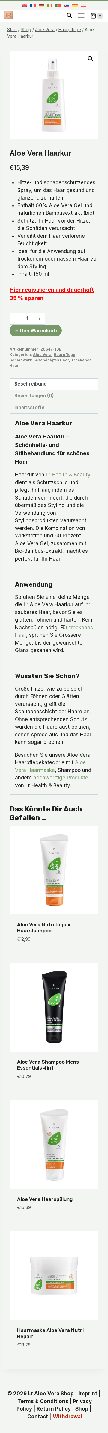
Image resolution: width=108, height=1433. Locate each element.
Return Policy (54, 1409)
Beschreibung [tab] (30, 384)
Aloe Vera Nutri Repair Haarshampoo (44, 927)
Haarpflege (64, 354)
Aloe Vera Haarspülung (45, 1199)
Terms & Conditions (42, 1401)
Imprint (88, 1394)
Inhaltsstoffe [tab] (29, 407)
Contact (37, 1417)
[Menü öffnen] (81, 15)
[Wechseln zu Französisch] (33, 5)
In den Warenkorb (35, 330)
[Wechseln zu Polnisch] (83, 5)
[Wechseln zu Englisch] (24, 5)
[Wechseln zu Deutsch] (41, 5)
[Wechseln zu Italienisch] (49, 5)
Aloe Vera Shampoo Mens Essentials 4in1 (48, 1065)
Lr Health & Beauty (68, 475)
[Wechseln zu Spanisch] (75, 5)
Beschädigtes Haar (51, 360)
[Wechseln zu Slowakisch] (66, 5)
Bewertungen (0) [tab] (34, 395)
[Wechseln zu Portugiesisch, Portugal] (58, 5)
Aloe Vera (42, 354)
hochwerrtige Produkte (60, 778)
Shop (81, 1409)
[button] (90, 58)
